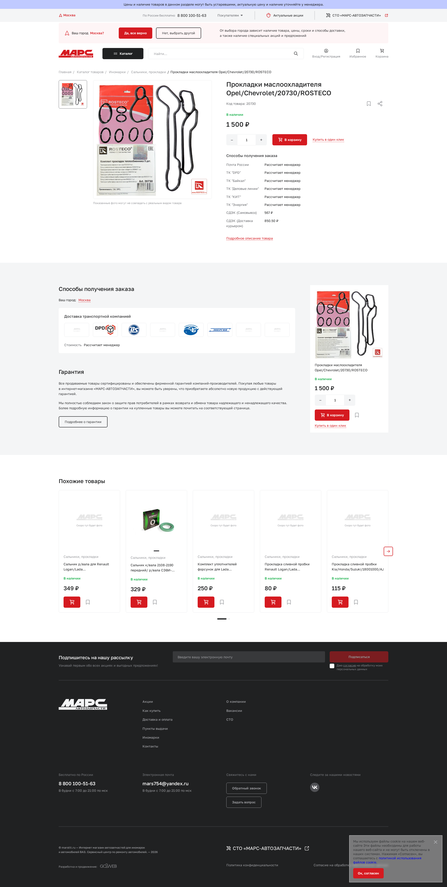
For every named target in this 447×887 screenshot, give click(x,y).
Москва (84, 300)
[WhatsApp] (378, 109)
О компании (236, 701)
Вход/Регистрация (326, 56)
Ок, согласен (368, 873)
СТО (229, 719)
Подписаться (359, 657)
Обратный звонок (246, 788)
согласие (349, 665)
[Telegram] (356, 109)
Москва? (97, 33)
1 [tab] (222, 619)
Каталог (126, 53)
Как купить (151, 711)
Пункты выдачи (155, 728)
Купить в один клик (328, 139)
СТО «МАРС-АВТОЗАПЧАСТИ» (356, 15)
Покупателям (228, 15)
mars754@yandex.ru (165, 783)
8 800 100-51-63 (191, 15)
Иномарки (150, 737)
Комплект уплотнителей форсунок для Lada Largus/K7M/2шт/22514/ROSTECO (223, 567)
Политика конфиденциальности (252, 865)
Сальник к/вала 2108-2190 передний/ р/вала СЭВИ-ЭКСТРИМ (152, 568)
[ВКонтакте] (363, 109)
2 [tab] (229, 619)
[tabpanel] (89, 551)
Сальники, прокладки (81, 557)
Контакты (150, 746)
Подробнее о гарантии (83, 422)
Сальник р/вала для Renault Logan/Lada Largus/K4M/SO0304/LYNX (86, 567)
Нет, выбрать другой (178, 33)
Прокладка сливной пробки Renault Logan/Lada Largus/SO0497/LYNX (287, 567)
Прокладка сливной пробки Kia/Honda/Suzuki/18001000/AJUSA (357, 566)
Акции (147, 701)
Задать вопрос (244, 802)
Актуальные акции (288, 15)
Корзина (382, 56)
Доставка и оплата (157, 719)
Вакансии (234, 711)
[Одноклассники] (371, 109)
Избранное (357, 56)
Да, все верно (135, 33)
